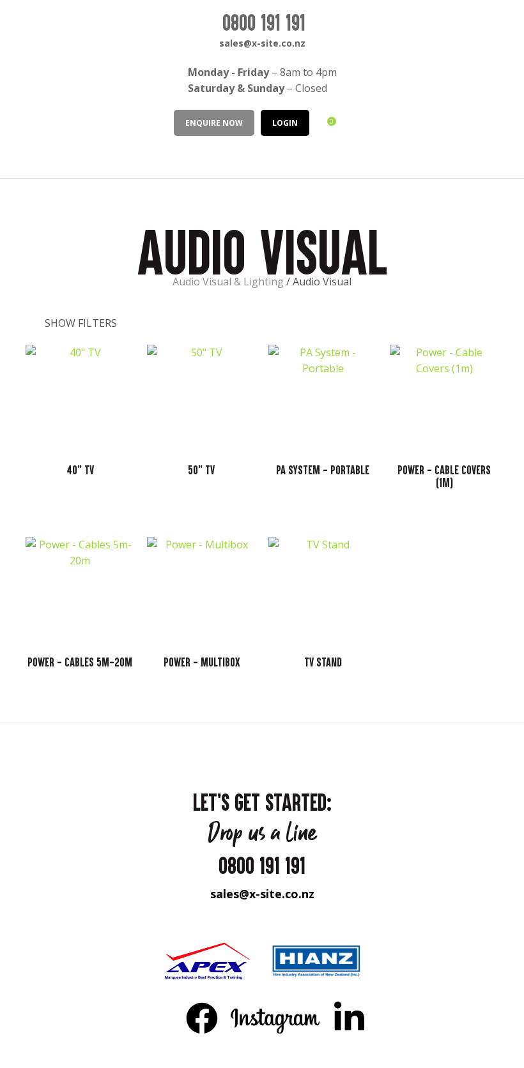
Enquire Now (214, 122)
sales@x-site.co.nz (262, 43)
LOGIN (285, 122)
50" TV (201, 469)
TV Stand (323, 662)
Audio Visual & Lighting (228, 282)
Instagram (276, 1018)
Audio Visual (322, 282)
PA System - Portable (322, 469)
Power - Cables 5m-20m (79, 662)
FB (202, 1018)
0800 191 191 (263, 22)
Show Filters (81, 323)
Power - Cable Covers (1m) (444, 476)
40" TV (80, 469)
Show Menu (20, 156)
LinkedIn (349, 1018)
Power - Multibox (202, 662)
